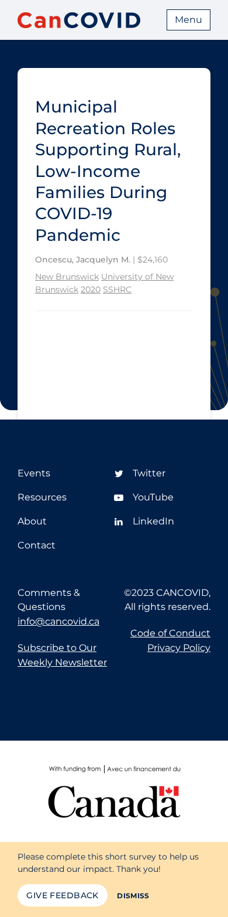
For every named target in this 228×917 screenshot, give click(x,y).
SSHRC (117, 289)
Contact (37, 545)
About (32, 521)
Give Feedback (62, 895)
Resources (42, 497)
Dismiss (133, 895)
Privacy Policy (178, 647)
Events (34, 473)
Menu (188, 19)
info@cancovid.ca (58, 621)
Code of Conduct (170, 633)
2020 (91, 289)
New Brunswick (67, 276)
